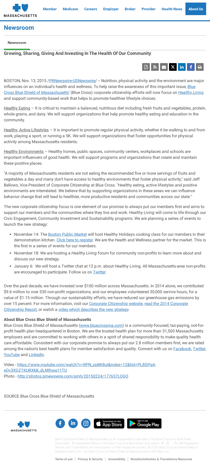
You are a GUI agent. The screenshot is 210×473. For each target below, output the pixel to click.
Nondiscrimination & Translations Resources (161, 459)
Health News (172, 9)
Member (50, 9)
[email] (164, 67)
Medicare (70, 9)
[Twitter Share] (173, 67)
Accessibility (116, 459)
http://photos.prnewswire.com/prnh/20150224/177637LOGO (73, 376)
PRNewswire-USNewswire (72, 80)
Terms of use (63, 459)
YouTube (12, 354)
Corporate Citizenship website (116, 303)
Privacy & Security (90, 459)
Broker (130, 9)
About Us (195, 9)
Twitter (99, 272)
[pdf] (146, 67)
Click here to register (75, 240)
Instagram (86, 423)
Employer (111, 9)
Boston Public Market (67, 234)
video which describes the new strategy (93, 309)
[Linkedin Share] (182, 67)
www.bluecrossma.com (101, 325)
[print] (200, 67)
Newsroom (19, 27)
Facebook (182, 348)
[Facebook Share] (191, 67)
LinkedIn (36, 354)
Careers (90, 9)
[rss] (155, 67)
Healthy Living (191, 92)
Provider (148, 9)
